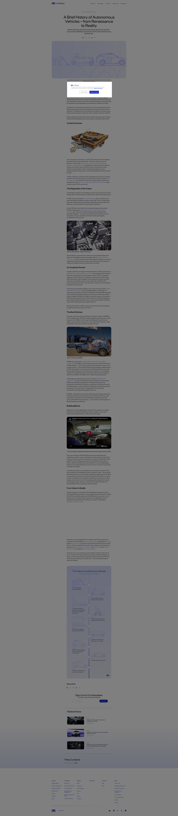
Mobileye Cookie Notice (98, 88)
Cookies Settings (84, 92)
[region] (89, 90)
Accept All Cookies (94, 92)
